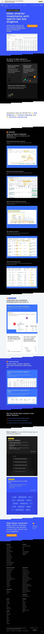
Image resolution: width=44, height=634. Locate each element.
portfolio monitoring (17, 117)
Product (6, 5)
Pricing (20, 5)
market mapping (23, 115)
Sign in (36, 5)
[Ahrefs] (3, 5)
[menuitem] (7, 5)
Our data (11, 5)
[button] (31, 5)
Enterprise (25, 5)
